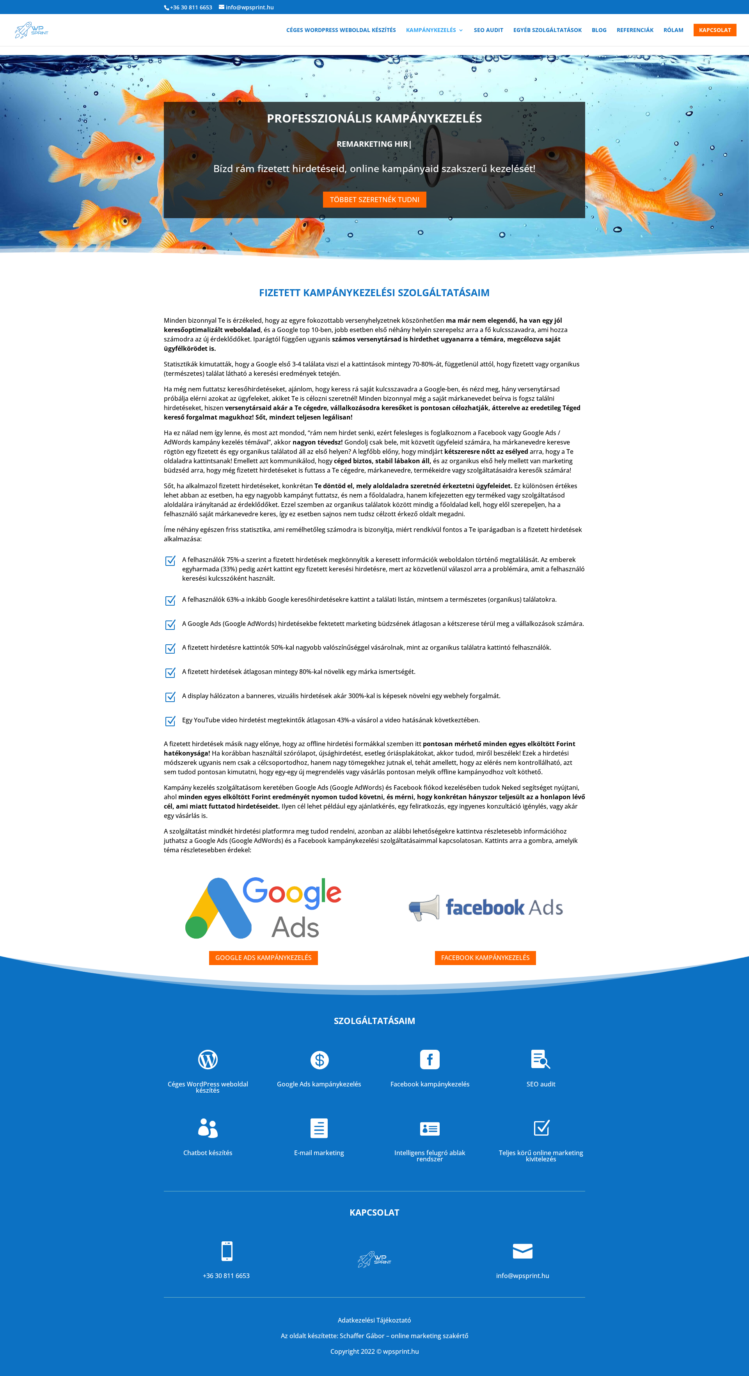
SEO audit (488, 30)
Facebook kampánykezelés (430, 1084)
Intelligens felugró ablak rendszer (429, 1155)
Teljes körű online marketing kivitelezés (541, 1155)
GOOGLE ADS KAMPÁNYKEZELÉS (263, 957)
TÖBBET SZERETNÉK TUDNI (374, 199)
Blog (599, 30)
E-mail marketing (319, 1152)
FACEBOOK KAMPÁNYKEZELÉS (485, 957)
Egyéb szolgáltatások (547, 30)
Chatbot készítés (208, 1152)
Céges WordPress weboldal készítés (341, 30)
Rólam (673, 30)
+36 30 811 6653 (191, 7)
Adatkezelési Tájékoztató (374, 1320)
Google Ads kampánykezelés (319, 1084)
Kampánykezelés (431, 30)
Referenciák (635, 30)
